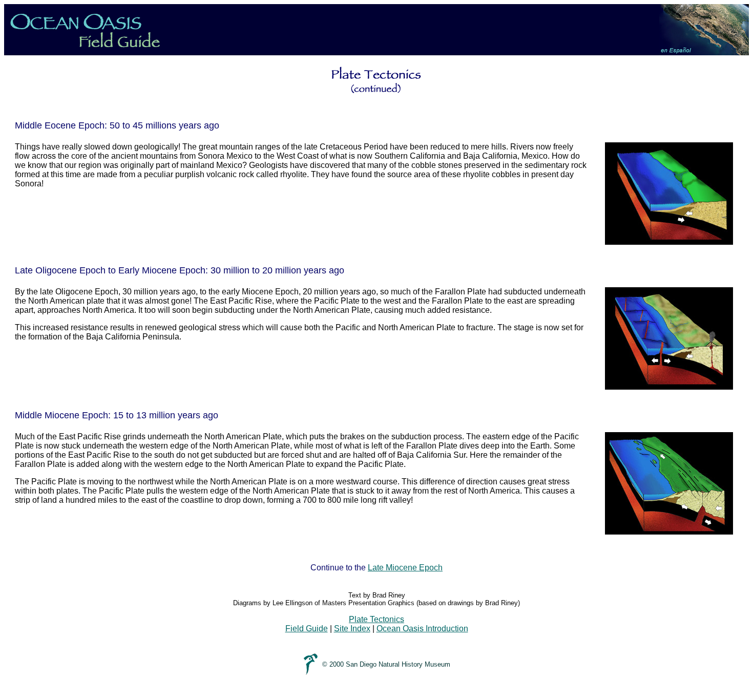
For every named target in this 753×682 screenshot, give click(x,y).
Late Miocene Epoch (405, 567)
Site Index (352, 628)
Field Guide (306, 628)
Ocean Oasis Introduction (422, 628)
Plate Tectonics (376, 619)
